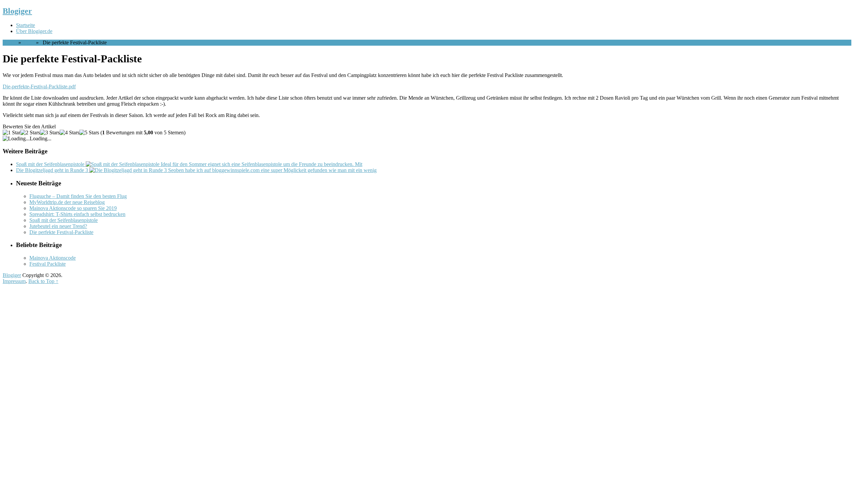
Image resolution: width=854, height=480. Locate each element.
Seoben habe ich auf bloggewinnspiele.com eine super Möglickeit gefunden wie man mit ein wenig (196, 170)
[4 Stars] (69, 133)
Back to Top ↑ (43, 281)
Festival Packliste (47, 264)
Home (9, 42)
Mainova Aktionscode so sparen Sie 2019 (73, 208)
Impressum (14, 281)
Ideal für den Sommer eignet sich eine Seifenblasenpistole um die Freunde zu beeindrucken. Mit (189, 164)
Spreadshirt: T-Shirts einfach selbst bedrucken (77, 214)
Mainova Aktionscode (52, 258)
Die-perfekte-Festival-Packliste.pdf (39, 86)
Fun (28, 42)
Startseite (25, 25)
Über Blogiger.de (34, 31)
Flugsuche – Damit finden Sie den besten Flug (78, 196)
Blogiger (17, 11)
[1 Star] (11, 133)
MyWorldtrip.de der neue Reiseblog (67, 202)
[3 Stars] (50, 133)
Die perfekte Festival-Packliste (61, 232)
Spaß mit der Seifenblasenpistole (63, 220)
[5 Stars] (89, 133)
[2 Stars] (30, 133)
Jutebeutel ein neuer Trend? (58, 226)
